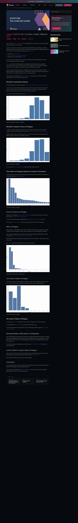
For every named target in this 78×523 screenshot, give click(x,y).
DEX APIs (15, 322)
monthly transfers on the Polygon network (38, 131)
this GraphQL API (20, 176)
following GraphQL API (18, 167)
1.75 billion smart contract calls (24, 215)
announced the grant (18, 43)
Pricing (45, 5)
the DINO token (36, 354)
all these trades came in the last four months (22, 235)
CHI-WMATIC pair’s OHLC (36, 344)
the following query (16, 222)
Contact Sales (59, 5)
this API (10, 243)
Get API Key (67, 5)
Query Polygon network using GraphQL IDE (17, 55)
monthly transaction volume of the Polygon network (37, 85)
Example (23, 56)
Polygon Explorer (15, 53)
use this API (28, 93)
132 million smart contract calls (35, 219)
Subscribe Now (56, 28)
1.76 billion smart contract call (19, 216)
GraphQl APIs (31, 51)
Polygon (8, 64)
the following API (18, 324)
